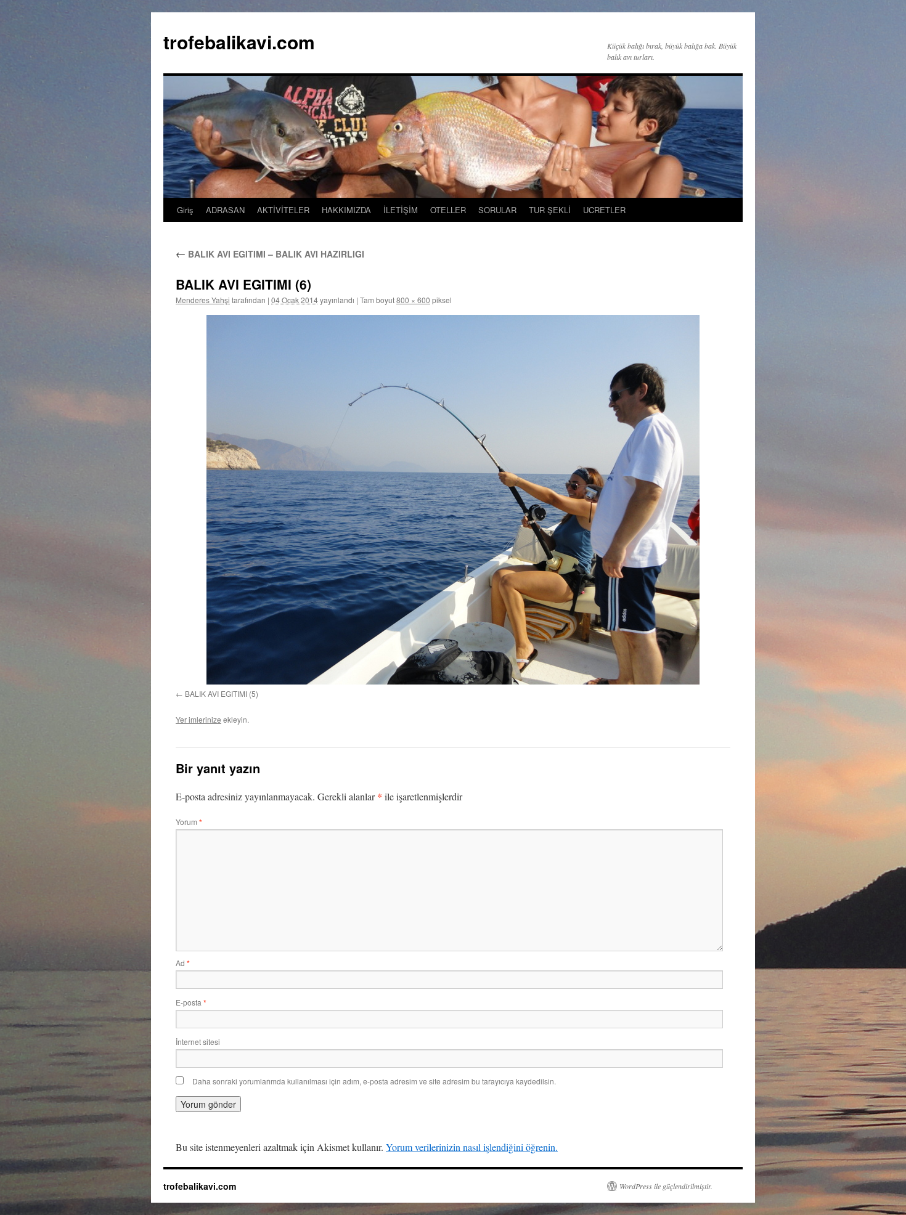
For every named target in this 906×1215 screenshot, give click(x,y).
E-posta (191, 1002)
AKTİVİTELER (283, 210)
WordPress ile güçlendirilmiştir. (665, 1186)
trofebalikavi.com (239, 41)
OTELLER (448, 210)
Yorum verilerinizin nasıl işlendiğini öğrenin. (472, 1146)
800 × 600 (413, 300)
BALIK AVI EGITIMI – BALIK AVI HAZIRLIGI (270, 254)
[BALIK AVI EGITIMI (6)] (453, 500)
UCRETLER (604, 210)
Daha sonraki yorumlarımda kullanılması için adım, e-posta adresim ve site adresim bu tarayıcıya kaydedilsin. (374, 1081)
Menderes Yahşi (203, 300)
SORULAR (497, 210)
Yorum (189, 821)
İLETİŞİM (400, 210)
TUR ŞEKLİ (550, 210)
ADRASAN (225, 210)
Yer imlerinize (198, 719)
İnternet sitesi (198, 1041)
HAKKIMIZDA (346, 210)
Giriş (185, 210)
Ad (183, 962)
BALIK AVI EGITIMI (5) (221, 693)
